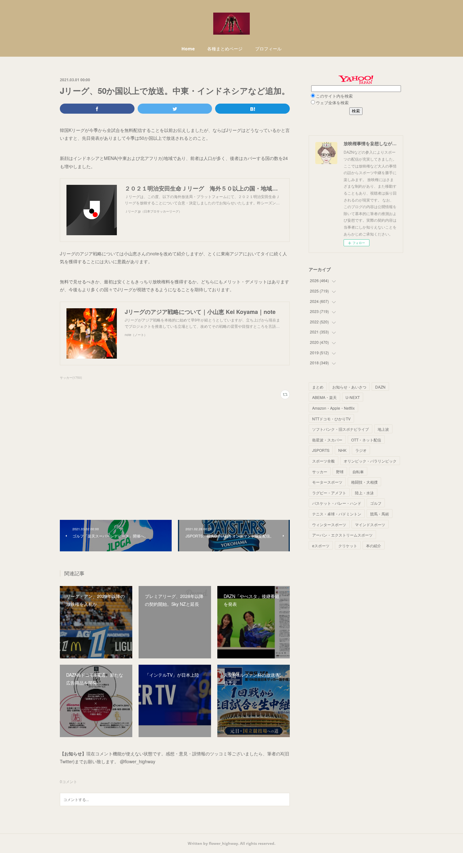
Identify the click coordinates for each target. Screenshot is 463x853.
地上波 (383, 429)
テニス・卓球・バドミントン (336, 513)
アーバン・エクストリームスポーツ (342, 534)
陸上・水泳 (364, 492)
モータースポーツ (327, 482)
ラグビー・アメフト (329, 492)
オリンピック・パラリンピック (370, 460)
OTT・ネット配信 (366, 439)
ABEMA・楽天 (324, 397)
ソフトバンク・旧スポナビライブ (340, 429)
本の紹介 (373, 545)
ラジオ (361, 450)
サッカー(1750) (71, 377)
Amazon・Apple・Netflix (333, 408)
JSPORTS (320, 450)
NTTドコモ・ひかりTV (331, 418)
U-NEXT (353, 397)
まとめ (317, 387)
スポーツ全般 (323, 460)
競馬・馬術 (379, 513)
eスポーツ (320, 545)
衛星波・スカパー (327, 439)
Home (188, 49)
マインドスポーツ (370, 524)
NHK (342, 450)
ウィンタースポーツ (329, 524)
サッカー (319, 471)
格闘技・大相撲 (364, 482)
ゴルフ (375, 503)
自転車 (358, 471)
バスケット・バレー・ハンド (336, 503)
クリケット (347, 545)
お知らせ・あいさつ (349, 387)
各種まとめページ (225, 49)
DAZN (380, 387)
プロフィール (268, 49)
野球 (340, 471)
